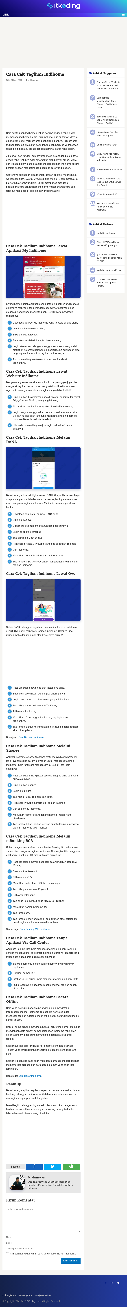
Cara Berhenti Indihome (31, 737)
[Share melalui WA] (71, 1167)
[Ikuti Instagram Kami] (112, 1283)
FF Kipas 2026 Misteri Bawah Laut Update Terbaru (107, 282)
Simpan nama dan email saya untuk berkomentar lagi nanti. (43, 1253)
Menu (5, 14)
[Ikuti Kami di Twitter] (118, 1283)
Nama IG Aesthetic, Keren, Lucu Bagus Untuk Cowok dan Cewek (109, 181)
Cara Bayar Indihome (29, 1075)
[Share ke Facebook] (34, 1167)
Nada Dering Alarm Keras (109, 270)
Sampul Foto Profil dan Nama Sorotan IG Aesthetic (108, 206)
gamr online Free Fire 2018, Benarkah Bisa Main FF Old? (109, 257)
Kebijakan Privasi (43, 1295)
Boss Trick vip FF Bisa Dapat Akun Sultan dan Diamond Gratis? (108, 119)
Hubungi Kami (9, 1295)
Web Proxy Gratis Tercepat (109, 169)
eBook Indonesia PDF (107, 194)
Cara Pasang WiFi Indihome (35, 929)
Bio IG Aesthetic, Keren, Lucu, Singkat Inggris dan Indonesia (109, 157)
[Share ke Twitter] (52, 1167)
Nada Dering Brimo (106, 233)
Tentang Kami (25, 1295)
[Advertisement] (64, 45)
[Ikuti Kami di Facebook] (105, 1283)
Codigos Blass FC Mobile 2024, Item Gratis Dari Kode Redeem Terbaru (108, 85)
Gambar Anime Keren (107, 144)
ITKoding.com (33, 1301)
